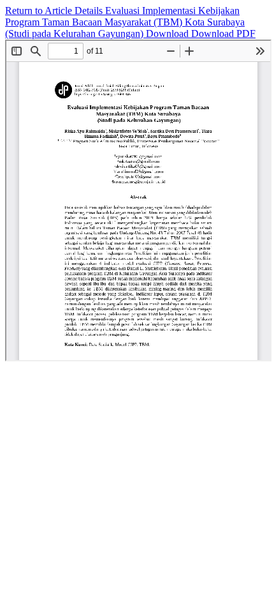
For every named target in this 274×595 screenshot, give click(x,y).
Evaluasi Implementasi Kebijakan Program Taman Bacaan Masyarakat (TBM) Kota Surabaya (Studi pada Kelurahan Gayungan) (125, 22)
